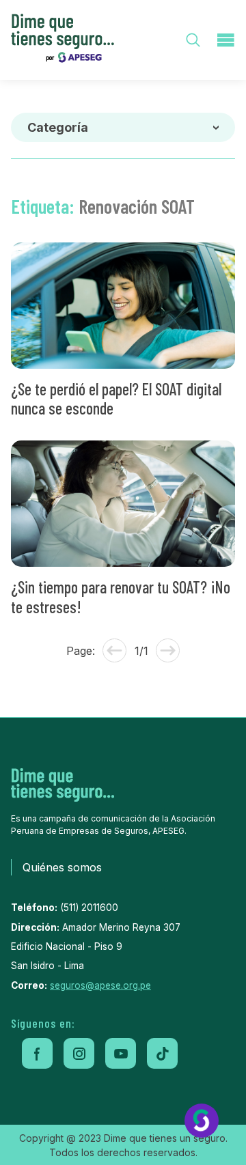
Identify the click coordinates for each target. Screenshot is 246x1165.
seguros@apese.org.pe (100, 985)
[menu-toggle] (225, 40)
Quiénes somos (62, 867)
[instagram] (79, 1053)
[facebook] (37, 1053)
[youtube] (120, 1053)
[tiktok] (162, 1053)
